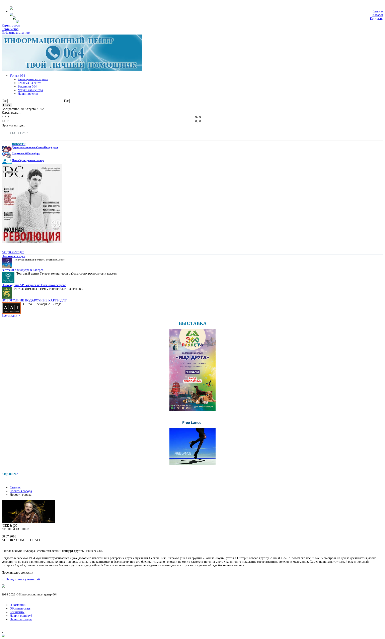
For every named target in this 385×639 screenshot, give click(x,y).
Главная (378, 11)
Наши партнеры (21, 619)
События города (21, 491)
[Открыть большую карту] (3, 636)
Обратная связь (20, 608)
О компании (18, 604)
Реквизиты (17, 612)
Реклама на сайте (29, 82)
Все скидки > (11, 315)
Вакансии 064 (27, 86)
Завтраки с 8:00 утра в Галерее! (23, 270)
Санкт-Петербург (21, 129)
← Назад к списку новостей (21, 579)
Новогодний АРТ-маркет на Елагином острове (34, 285)
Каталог (377, 15)
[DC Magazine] (32, 242)
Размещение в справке (33, 79)
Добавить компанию (16, 32)
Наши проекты (28, 93)
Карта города (11, 25)
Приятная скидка (13, 256)
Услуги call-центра (30, 90)
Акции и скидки (13, 252)
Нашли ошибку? (21, 615)
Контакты (376, 18)
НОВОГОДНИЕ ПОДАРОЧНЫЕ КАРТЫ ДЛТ (34, 300)
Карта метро (10, 29)
